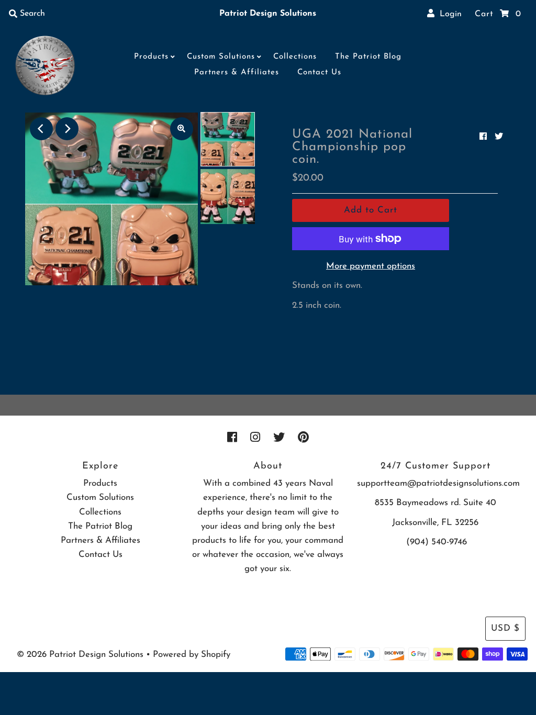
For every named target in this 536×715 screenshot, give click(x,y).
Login (448, 14)
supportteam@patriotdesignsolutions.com (438, 483)
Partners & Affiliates (236, 72)
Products (151, 57)
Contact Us (319, 72)
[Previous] (41, 128)
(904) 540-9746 (436, 542)
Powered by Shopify (191, 654)
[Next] (67, 128)
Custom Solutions (221, 57)
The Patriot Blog (368, 57)
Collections (295, 57)
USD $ (505, 628)
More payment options (370, 266)
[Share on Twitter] (499, 137)
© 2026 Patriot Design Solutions (80, 654)
